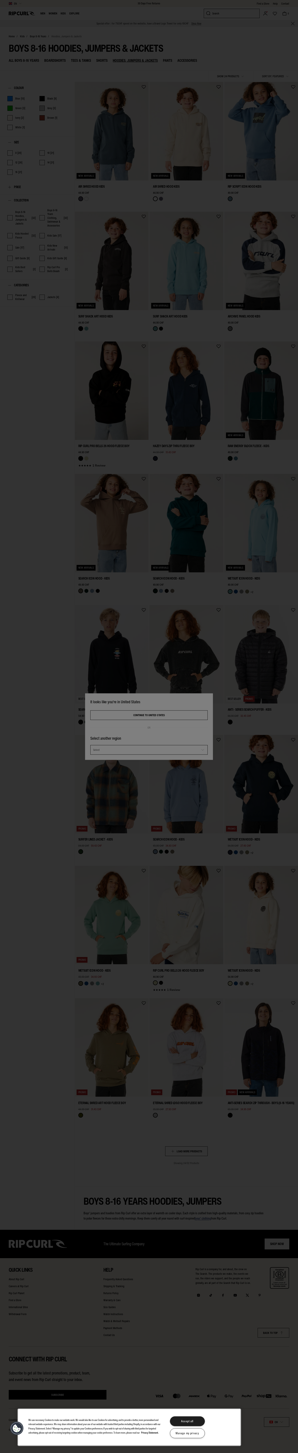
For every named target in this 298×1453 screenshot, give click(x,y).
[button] (17, 1428)
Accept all (187, 1421)
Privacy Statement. (150, 1432)
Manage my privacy (187, 1433)
